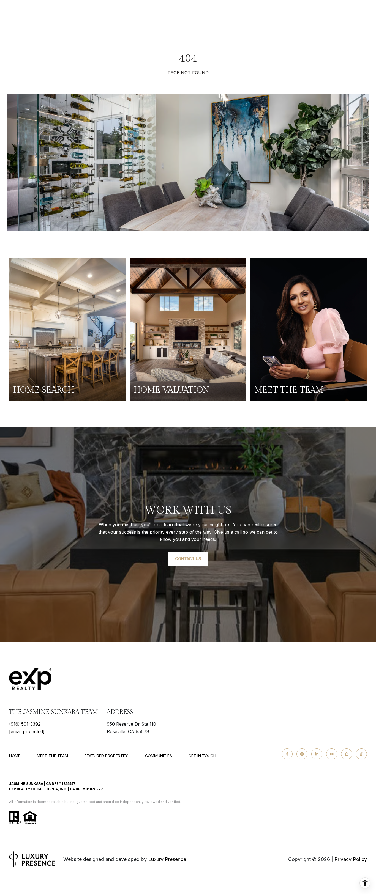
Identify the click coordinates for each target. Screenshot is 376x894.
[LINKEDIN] (316, 753)
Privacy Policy (350, 859)
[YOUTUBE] (331, 753)
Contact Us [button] (188, 558)
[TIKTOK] (361, 753)
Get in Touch (202, 756)
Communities (158, 755)
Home (14, 755)
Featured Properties (107, 755)
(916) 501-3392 (24, 724)
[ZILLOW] (346, 753)
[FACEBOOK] (287, 753)
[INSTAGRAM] (301, 753)
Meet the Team (52, 755)
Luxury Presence (167, 859)
